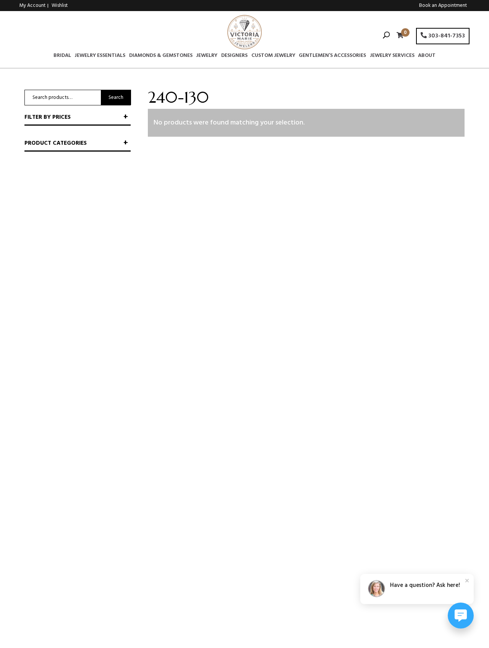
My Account (32, 6)
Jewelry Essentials (99, 56)
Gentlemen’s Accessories (332, 56)
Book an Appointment (443, 6)
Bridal (62, 56)
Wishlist (60, 6)
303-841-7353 (446, 36)
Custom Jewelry (273, 56)
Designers (234, 56)
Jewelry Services (392, 56)
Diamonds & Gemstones (161, 56)
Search (115, 98)
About (427, 56)
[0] (398, 36)
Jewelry (206, 56)
